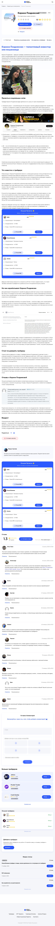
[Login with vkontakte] (46, 719)
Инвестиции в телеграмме (13, 6)
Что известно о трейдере (38, 40)
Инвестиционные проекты (24, 917)
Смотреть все (27, 804)
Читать (50, 866)
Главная (4, 6)
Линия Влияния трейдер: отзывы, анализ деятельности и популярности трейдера (24, 863)
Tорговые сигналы (31, 914)
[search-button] (52, 2)
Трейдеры (11, 914)
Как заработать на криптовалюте (11, 883)
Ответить (4, 556)
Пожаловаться (12, 556)
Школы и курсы (42, 914)
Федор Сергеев (12, 449)
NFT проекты (19, 914)
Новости (4, 860)
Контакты (35, 917)
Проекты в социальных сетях (22, 40)
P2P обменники (6, 873)
